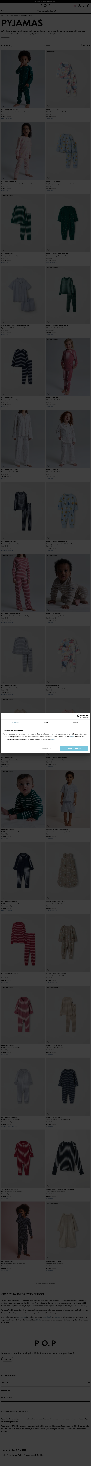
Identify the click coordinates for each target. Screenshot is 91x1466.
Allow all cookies (74, 748)
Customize (44, 748)
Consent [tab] (15, 723)
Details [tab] (45, 723)
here (72, 736)
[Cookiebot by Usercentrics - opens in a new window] (78, 716)
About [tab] (75, 723)
